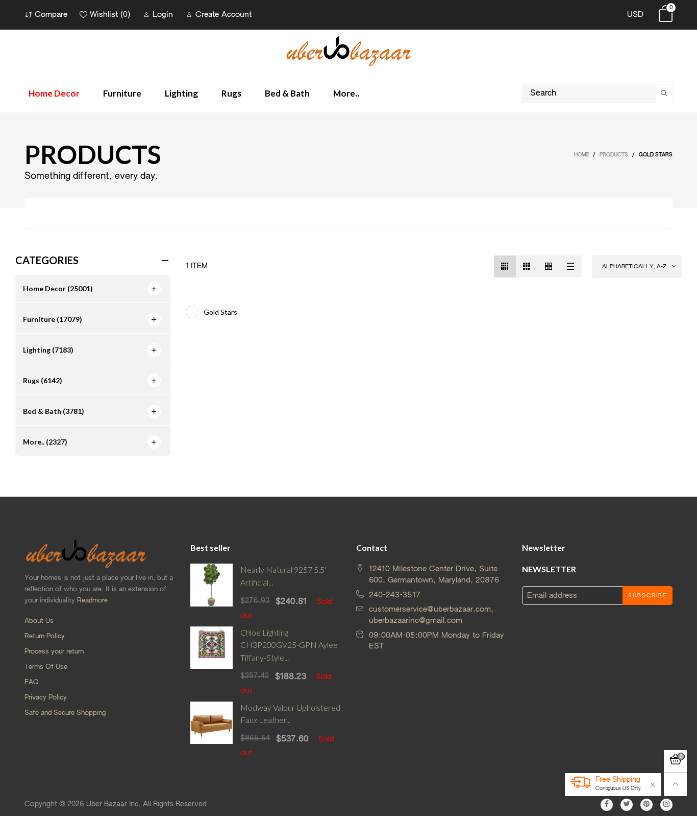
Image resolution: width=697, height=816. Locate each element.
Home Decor (54, 93)
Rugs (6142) (42, 380)
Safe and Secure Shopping (65, 713)
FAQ (31, 682)
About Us (39, 621)
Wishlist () (110, 14)
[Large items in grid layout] (527, 266)
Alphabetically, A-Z (634, 266)
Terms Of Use (45, 667)
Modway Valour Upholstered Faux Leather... (290, 714)
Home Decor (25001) (58, 288)
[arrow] (154, 288)
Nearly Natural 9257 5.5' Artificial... (283, 576)
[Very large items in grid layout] (549, 266)
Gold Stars (220, 312)
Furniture (122, 93)
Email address (552, 595)
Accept (651, 794)
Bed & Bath (287, 93)
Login (163, 14)
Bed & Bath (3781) (53, 411)
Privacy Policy (45, 697)
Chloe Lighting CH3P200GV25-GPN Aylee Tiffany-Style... (289, 645)
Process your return (54, 651)
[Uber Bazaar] (348, 50)
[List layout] (571, 266)
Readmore (92, 600)
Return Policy (44, 636)
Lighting (181, 93)
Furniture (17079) (52, 319)
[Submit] (664, 93)
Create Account (223, 14)
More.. (346, 93)
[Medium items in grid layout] (505, 266)
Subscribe (647, 595)
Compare (51, 14)
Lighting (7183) (48, 349)
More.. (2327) (45, 441)
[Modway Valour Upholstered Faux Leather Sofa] (211, 730)
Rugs (231, 93)
